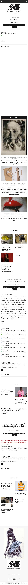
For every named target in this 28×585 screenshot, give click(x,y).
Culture (3, 157)
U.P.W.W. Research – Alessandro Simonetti (20, 493)
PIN (23, 25)
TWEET (19, 25)
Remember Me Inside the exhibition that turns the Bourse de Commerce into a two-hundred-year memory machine (14, 162)
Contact (18, 574)
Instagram (11, 17)
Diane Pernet (17, 284)
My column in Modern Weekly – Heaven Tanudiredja (7, 510)
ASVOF (17, 22)
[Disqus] (14, 66)
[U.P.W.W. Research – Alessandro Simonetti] (21, 486)
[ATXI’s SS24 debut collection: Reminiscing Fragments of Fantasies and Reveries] (21, 392)
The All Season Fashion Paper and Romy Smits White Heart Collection (7, 411)
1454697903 (18, 255)
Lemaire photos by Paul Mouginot (20, 246)
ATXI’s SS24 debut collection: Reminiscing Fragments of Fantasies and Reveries (21, 401)
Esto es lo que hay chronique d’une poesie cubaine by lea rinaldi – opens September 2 (7, 392)
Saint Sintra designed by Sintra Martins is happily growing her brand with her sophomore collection (6, 268)
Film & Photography (10, 157)
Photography (23, 157)
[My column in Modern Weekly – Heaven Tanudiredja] (7, 502)
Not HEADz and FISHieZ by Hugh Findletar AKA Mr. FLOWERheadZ (6, 248)
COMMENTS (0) (7, 25)
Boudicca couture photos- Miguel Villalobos (19, 501)
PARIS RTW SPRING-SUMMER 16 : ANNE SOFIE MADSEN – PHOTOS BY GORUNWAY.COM (6, 487)
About (13, 574)
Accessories (5, 183)
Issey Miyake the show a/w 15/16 (21, 409)
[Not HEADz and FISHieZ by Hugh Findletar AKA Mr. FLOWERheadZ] (7, 239)
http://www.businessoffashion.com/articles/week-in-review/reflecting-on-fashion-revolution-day (14, 441)
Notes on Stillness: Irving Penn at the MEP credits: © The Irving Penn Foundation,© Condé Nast (14, 218)
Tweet (20, 185)
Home (9, 574)
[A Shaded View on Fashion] (14, 8)
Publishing (14, 158)
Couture (11, 183)
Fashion (19, 183)
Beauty (4, 213)
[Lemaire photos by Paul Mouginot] (21, 239)
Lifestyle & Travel (19, 184)
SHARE (14, 25)
